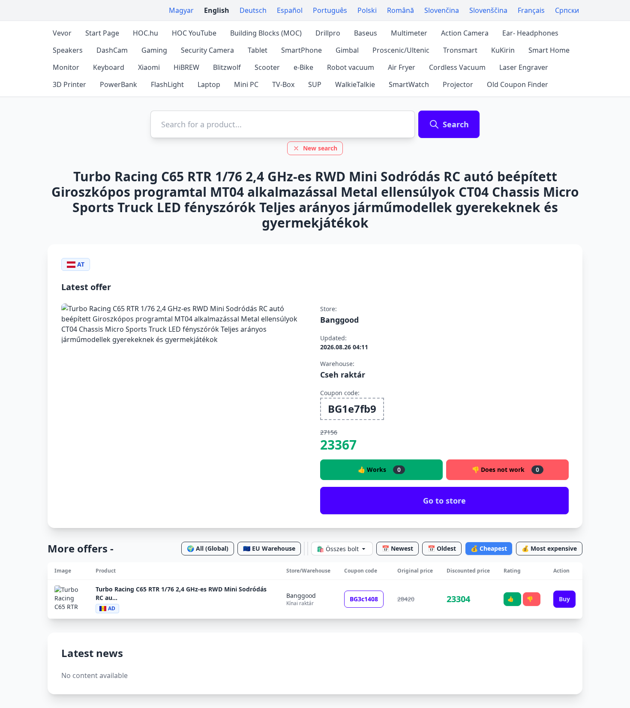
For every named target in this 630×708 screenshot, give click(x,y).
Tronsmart (460, 50)
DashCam (112, 50)
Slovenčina (441, 10)
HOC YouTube (194, 33)
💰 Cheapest (489, 548)
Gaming (154, 50)
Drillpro (327, 33)
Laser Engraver (523, 67)
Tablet (257, 50)
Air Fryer (401, 67)
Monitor (66, 67)
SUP (314, 84)
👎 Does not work (505, 469)
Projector (458, 84)
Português (330, 10)
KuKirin (503, 50)
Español (290, 10)
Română (400, 10)
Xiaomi (149, 67)
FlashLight (167, 84)
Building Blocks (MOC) (266, 33)
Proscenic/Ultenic (400, 50)
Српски (567, 10)
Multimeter (409, 33)
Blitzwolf (227, 67)
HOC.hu (145, 33)
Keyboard (108, 67)
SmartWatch (409, 84)
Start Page (102, 33)
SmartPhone (301, 50)
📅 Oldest (442, 548)
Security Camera (207, 50)
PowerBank (118, 84)
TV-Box (283, 84)
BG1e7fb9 (352, 409)
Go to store (444, 500)
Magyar (181, 10)
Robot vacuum (350, 67)
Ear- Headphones (530, 33)
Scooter (267, 67)
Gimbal (347, 50)
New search (320, 148)
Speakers (68, 50)
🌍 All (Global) (207, 548)
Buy (564, 599)
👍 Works (379, 469)
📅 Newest (397, 548)
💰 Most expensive (549, 548)
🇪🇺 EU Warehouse (269, 548)
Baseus (365, 33)
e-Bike (303, 67)
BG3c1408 (364, 599)
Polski (367, 10)
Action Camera (465, 33)
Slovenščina (488, 10)
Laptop (209, 84)
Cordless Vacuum (457, 67)
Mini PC (246, 84)
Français (531, 10)
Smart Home (549, 50)
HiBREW (186, 67)
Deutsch (253, 10)
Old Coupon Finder (517, 84)
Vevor (62, 33)
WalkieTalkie (355, 84)
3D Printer (69, 84)
